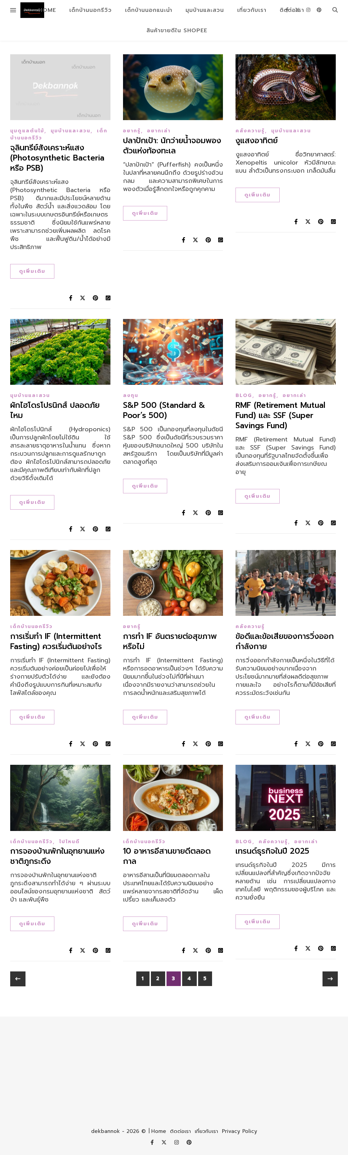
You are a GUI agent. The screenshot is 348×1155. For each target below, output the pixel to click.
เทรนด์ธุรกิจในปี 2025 (272, 851)
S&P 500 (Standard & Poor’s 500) (164, 410)
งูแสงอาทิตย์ (257, 141)
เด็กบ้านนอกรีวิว (90, 10)
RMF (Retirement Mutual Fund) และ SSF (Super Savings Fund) (280, 415)
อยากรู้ (132, 130)
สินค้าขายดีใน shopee (176, 30)
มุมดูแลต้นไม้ (27, 130)
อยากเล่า (159, 130)
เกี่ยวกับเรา (251, 10)
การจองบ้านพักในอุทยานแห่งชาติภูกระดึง (57, 856)
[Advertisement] (174, 1067)
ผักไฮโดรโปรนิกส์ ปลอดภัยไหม (55, 410)
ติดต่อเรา (180, 1131)
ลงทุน (130, 395)
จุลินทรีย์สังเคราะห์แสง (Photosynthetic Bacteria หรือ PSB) (57, 158)
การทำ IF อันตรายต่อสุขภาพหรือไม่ (170, 641)
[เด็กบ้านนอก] (32, 10)
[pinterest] (319, 10)
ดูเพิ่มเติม (32, 271)
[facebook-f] (287, 10)
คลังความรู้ (250, 130)
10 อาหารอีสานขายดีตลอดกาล (167, 856)
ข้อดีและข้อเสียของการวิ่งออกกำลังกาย (285, 641)
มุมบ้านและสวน (205, 10)
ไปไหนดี (69, 841)
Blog (244, 395)
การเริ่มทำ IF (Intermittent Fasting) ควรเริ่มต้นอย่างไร (56, 641)
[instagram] (309, 10)
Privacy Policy (239, 1131)
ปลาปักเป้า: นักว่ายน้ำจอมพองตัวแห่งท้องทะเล (172, 146)
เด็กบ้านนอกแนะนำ (148, 10)
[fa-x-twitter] (298, 10)
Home (47, 10)
